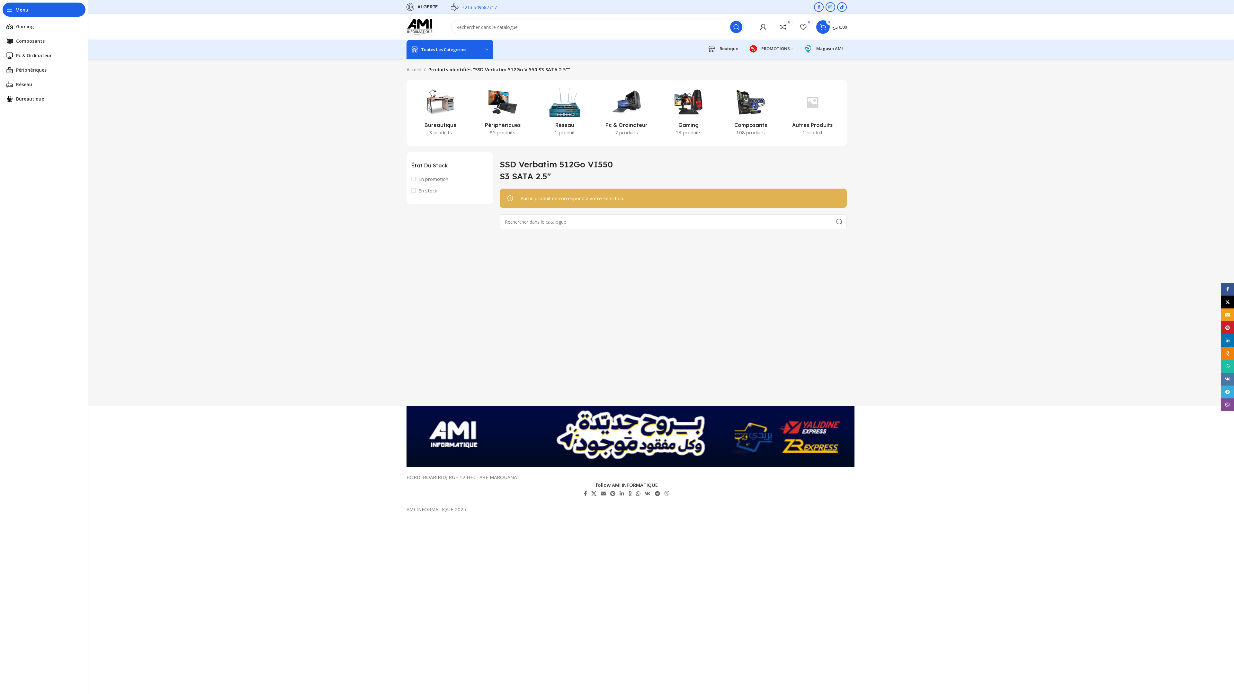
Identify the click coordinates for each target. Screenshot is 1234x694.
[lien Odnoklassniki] (630, 493)
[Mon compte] (763, 27)
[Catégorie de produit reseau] (565, 112)
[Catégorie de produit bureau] (441, 112)
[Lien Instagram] (830, 7)
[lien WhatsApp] (638, 493)
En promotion (433, 179)
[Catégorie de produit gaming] (688, 112)
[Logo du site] (422, 26)
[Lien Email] (603, 493)
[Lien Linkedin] (622, 493)
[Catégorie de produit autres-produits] (812, 112)
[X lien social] (594, 493)
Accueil (414, 69)
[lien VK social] (648, 493)
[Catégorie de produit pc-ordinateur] (627, 112)
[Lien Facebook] (819, 7)
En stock (427, 190)
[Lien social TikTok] (842, 7)
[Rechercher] (736, 27)
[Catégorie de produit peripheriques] (503, 112)
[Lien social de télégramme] (657, 493)
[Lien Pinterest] (612, 493)
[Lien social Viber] (666, 493)
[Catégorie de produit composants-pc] (750, 112)
